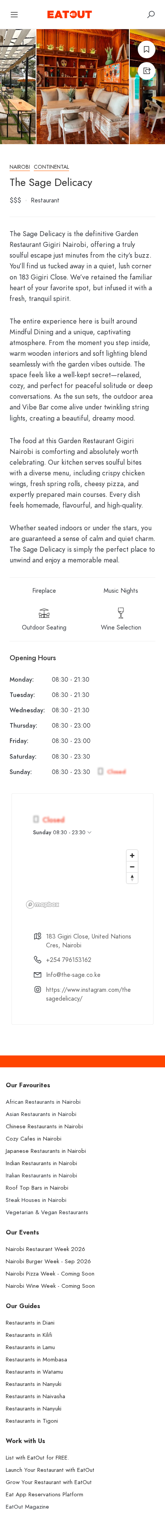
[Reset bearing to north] (132, 877)
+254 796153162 (68, 960)
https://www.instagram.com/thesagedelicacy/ (88, 994)
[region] (82, 878)
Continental (51, 167)
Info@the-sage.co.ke (73, 975)
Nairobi (20, 167)
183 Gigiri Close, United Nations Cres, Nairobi (88, 941)
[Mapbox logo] (42, 904)
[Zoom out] (132, 866)
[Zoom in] (132, 855)
